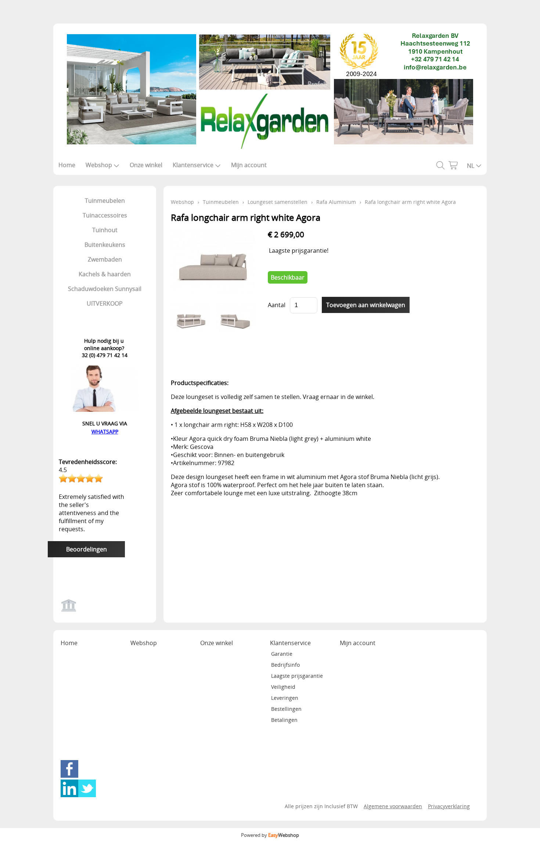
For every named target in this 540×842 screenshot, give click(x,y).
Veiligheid (283, 686)
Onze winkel (146, 165)
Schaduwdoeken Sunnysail (104, 289)
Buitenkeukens (104, 245)
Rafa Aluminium (336, 201)
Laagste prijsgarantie (297, 675)
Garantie (281, 653)
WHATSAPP (104, 431)
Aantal (276, 305)
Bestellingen (286, 708)
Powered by (270, 835)
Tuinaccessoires (105, 215)
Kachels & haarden (105, 274)
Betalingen (284, 719)
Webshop (99, 165)
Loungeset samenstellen (277, 201)
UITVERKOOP (105, 303)
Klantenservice (193, 165)
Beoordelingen (86, 549)
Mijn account (249, 165)
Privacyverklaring (449, 806)
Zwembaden (105, 259)
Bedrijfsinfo (285, 664)
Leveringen (284, 697)
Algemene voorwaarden (393, 806)
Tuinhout (105, 230)
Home (66, 165)
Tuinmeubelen (105, 201)
